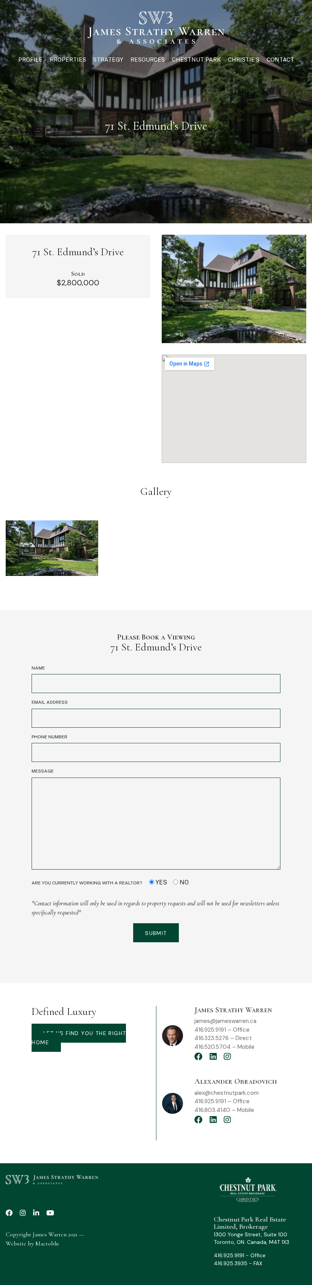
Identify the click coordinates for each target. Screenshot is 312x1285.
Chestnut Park (196, 59)
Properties (68, 59)
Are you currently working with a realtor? (110, 882)
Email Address (50, 702)
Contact (280, 59)
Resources (148, 59)
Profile (30, 59)
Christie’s (243, 59)
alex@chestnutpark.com (226, 1093)
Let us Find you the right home (79, 1038)
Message (43, 771)
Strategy (108, 59)
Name (38, 668)
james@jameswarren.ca (225, 1021)
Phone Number (49, 737)
